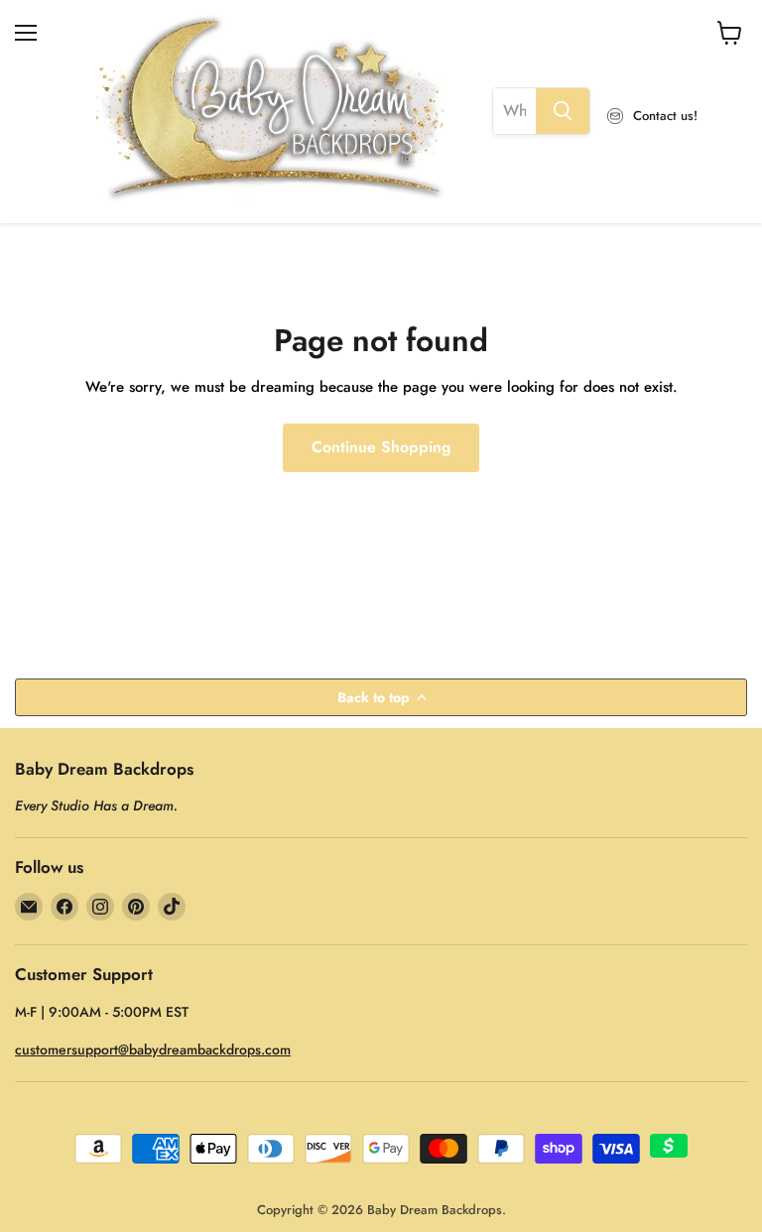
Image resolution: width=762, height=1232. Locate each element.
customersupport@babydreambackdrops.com (153, 1049)
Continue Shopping (381, 446)
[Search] (562, 111)
